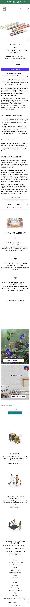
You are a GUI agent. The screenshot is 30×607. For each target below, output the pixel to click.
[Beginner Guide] (15, 382)
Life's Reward (10, 90)
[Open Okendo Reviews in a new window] (7, 405)
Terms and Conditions (15, 590)
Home (14, 47)
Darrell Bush (5, 102)
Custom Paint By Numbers (15, 562)
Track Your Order (15, 463)
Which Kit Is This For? (15, 201)
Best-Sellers (15, 570)
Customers (15, 578)
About (15, 567)
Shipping (7, 58)
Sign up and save (15, 602)
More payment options (15, 73)
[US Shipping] (15, 438)
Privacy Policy (15, 585)
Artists (15, 575)
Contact (15, 595)
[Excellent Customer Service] (15, 525)
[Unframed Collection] (15, 346)
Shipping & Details (15, 208)
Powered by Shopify (15, 605)
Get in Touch (15, 508)
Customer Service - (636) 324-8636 (15, 598)
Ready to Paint (15, 565)
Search (15, 583)
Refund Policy (15, 588)
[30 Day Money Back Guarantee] (15, 481)
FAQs (15, 593)
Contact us (15, 554)
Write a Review (16, 413)
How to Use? (15, 198)
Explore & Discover (15, 573)
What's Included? (15, 204)
